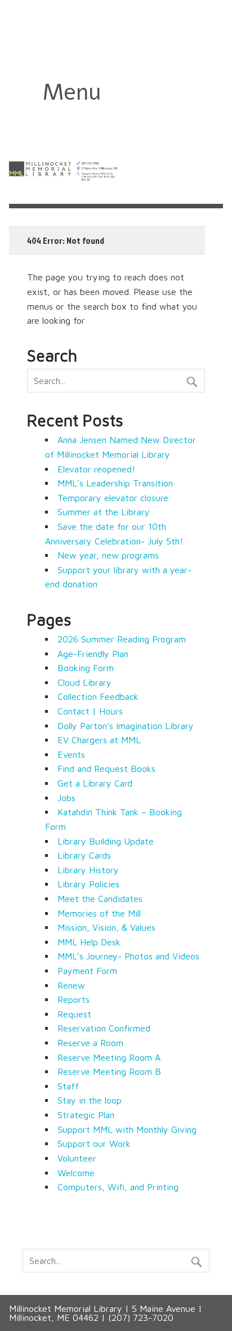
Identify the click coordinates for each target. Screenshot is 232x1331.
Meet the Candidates (99, 899)
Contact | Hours (90, 711)
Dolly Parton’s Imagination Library (125, 726)
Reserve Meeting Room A (108, 1057)
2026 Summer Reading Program (121, 639)
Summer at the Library (103, 512)
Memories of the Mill (99, 913)
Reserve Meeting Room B (109, 1071)
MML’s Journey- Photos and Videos (128, 956)
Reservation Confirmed (103, 1028)
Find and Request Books (106, 768)
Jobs (66, 798)
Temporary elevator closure (112, 498)
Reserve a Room (90, 1043)
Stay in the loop (89, 1100)
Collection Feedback (98, 696)
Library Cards (84, 855)
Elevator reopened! (96, 469)
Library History (88, 870)
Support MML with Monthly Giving (127, 1129)
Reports (73, 999)
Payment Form (87, 971)
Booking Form (85, 668)
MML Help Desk (89, 942)
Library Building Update (105, 841)
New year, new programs (108, 555)
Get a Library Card (94, 783)
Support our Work (94, 1143)
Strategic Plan (85, 1115)
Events (71, 754)
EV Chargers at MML (99, 740)
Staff (68, 1086)
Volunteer (76, 1158)
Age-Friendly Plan (92, 654)
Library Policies (88, 884)
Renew (71, 985)
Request (74, 1014)
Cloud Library (84, 682)
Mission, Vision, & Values (106, 927)
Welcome (76, 1173)
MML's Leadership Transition (115, 483)
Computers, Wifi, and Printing (118, 1187)
